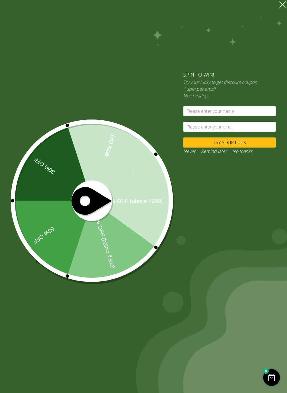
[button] (271, 377)
